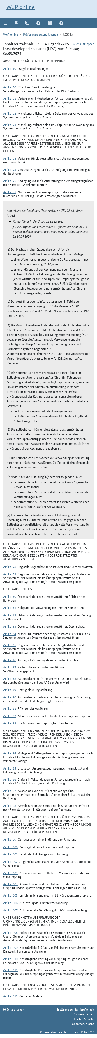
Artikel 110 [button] (10, 958)
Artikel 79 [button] (9, 574)
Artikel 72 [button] (9, 113)
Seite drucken (15, 1009)
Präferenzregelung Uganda (40, 34)
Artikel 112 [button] (10, 996)
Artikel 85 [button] (9, 645)
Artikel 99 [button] (9, 839)
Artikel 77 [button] (9, 192)
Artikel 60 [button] (9, 68)
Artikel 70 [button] (9, 87)
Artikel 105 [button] (10, 895)
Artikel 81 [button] (9, 607)
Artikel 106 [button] (10, 902)
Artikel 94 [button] (9, 753)
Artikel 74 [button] (9, 158)
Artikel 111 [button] (10, 969)
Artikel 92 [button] (9, 715)
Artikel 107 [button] (10, 910)
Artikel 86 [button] (9, 660)
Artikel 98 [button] (9, 805)
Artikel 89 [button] (9, 689)
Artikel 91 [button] (9, 708)
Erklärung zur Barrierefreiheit (75, 1009)
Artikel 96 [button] (9, 779)
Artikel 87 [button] (9, 667)
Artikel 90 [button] (9, 697)
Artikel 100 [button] (10, 847)
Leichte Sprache (84, 1019)
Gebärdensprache (83, 1023)
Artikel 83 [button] (9, 626)
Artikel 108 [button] (10, 932)
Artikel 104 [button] (10, 884)
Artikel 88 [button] (9, 678)
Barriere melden (84, 1014)
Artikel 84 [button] (9, 633)
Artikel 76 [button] (9, 180)
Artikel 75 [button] (9, 169)
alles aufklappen (83, 43)
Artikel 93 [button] (9, 723)
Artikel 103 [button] (10, 873)
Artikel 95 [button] (9, 768)
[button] (5, 23)
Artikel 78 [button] (9, 566)
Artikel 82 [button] (9, 615)
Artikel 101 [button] (10, 854)
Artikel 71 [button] (9, 98)
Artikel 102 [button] (10, 861)
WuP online (20, 7)
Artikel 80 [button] (9, 596)
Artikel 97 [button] (9, 790)
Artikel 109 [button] (10, 947)
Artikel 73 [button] (9, 124)
